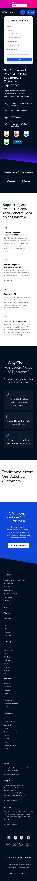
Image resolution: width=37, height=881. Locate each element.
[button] (18, 545)
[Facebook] (10, 873)
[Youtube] (14, 873)
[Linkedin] (26, 873)
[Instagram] (18, 873)
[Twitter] (22, 873)
